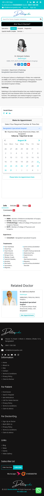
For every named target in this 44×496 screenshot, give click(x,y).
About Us (5, 365)
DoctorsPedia (12, 489)
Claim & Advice (7, 409)
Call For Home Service (10, 400)
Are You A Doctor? (22, 24)
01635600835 (17, 5)
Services (20, 31)
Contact (5, 371)
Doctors (13, 28)
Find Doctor (6, 392)
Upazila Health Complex (9, 31)
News (4, 448)
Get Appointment (27, 315)
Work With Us (7, 424)
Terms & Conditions (9, 374)
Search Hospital (8, 395)
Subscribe (18, 467)
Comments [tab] (8, 210)
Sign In (25, 7)
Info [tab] (5, 205)
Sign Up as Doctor (8, 421)
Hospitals (20, 28)
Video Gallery (7, 454)
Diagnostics (27, 28)
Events (4, 451)
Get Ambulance (8, 397)
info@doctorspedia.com (12, 7)
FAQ (4, 368)
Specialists (5, 28)
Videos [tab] (26, 205)
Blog (4, 445)
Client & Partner (8, 379)
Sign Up (33, 7)
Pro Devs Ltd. (22, 492)
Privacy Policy (7, 376)
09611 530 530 (33, 5)
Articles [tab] (14, 205)
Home (4, 362)
